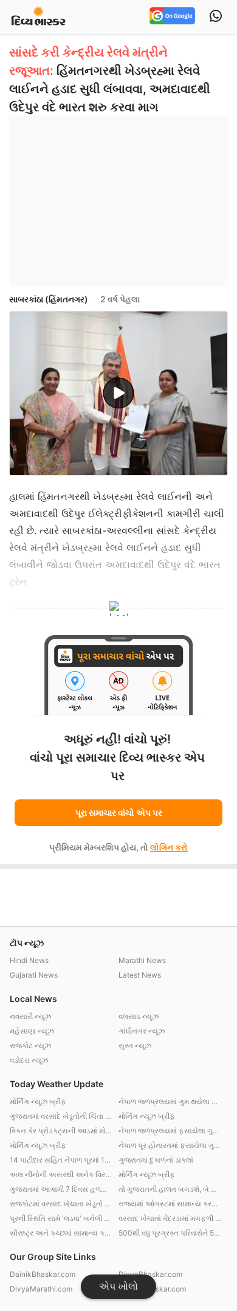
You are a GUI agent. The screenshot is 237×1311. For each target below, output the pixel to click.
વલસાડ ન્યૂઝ (138, 1016)
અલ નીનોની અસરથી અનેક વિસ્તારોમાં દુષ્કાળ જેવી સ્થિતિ (61, 1174)
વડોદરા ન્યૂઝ (29, 1060)
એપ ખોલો (118, 1286)
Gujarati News (34, 974)
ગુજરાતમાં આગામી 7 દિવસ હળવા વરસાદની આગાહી (61, 1189)
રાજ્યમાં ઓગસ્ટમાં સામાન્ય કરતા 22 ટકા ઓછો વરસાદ (169, 1203)
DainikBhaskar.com (42, 1274)
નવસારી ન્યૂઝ (30, 1016)
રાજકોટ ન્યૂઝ (30, 1045)
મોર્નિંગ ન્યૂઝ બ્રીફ (38, 1101)
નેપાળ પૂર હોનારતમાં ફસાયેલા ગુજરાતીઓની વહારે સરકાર (169, 1145)
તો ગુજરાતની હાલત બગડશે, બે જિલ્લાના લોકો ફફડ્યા (169, 1189)
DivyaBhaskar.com (150, 1274)
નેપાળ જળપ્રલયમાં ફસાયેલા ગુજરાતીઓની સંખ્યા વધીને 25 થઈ (169, 1130)
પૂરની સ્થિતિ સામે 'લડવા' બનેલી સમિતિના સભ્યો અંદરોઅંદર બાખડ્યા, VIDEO (61, 1218)
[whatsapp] (216, 17)
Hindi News (29, 960)
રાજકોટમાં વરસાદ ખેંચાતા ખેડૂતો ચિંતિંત (61, 1203)
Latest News (139, 974)
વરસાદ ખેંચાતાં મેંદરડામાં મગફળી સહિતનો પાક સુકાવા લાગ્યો (169, 1218)
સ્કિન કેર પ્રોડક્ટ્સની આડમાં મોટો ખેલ (61, 1130)
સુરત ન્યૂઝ (134, 1045)
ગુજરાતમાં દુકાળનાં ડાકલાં (155, 1159)
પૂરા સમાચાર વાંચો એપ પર (118, 812)
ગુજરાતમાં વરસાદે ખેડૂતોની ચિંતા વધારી (61, 1116)
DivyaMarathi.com (41, 1288)
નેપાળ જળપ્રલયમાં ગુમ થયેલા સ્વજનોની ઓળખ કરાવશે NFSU (169, 1101)
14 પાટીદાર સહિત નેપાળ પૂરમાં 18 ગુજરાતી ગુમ (61, 1159)
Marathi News (142, 960)
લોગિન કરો (169, 847)
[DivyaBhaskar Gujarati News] (38, 16)
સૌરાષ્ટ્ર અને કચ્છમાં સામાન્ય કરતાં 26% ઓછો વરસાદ (61, 1232)
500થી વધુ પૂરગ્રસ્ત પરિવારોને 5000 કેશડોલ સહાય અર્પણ (169, 1232)
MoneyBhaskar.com (152, 1288)
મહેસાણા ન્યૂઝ (32, 1030)
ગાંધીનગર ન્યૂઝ (141, 1030)
